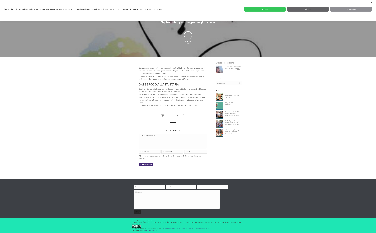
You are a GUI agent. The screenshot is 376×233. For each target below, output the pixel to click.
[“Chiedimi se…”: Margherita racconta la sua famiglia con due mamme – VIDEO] (219, 69)
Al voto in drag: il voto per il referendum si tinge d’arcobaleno (232, 131)
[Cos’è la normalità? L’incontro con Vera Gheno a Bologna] (219, 97)
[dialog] (188, 10)
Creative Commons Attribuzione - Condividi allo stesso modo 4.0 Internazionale (185, 228)
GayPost (188, 41)
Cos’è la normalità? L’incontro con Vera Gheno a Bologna (232, 95)
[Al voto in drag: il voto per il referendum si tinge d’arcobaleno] (219, 133)
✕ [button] (371, 3)
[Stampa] (162, 115)
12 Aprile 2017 (188, 43)
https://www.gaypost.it (150, 230)
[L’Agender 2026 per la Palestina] (219, 106)
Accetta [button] (265, 9)
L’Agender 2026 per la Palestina (231, 103)
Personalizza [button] (351, 9)
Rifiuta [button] (307, 9)
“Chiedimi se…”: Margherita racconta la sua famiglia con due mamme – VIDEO (233, 68)
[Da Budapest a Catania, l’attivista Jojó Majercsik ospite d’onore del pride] (219, 124)
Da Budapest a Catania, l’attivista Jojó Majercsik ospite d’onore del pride (232, 122)
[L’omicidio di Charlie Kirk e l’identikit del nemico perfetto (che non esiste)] (219, 115)
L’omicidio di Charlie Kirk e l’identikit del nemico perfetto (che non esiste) (232, 113)
